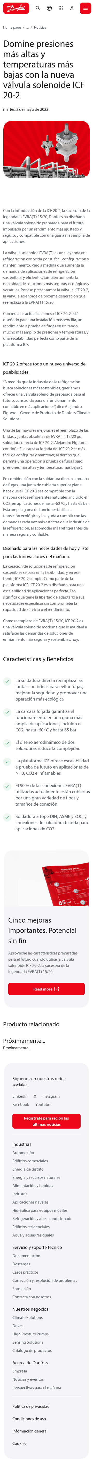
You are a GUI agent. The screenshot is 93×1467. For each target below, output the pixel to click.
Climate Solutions (27, 1317)
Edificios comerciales (30, 1160)
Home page (12, 27)
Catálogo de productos (32, 1350)
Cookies (19, 1443)
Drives (17, 1325)
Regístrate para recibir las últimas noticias (46, 1121)
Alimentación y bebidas (32, 1185)
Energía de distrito (28, 1169)
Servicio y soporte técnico (37, 1247)
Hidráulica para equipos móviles (39, 1210)
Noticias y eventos (28, 1379)
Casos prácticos (25, 1272)
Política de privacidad (31, 1406)
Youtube (42, 1104)
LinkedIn (20, 1096)
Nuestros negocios (30, 1309)
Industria (20, 1193)
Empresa (19, 1371)
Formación (21, 1288)
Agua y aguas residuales (33, 1235)
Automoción (23, 1152)
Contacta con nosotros (31, 1296)
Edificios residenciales (31, 1226)
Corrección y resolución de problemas (44, 1280)
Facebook (20, 1104)
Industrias (21, 1144)
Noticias (40, 27)
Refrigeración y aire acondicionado (42, 1218)
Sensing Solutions (27, 1342)
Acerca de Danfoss (30, 1363)
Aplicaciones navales (30, 1202)
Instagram (51, 1096)
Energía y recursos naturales (36, 1177)
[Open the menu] (85, 8)
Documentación (26, 1255)
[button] (60, 8)
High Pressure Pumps (30, 1333)
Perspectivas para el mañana (36, 1387)
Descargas (21, 1263)
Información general (30, 1431)
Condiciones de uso (29, 1418)
